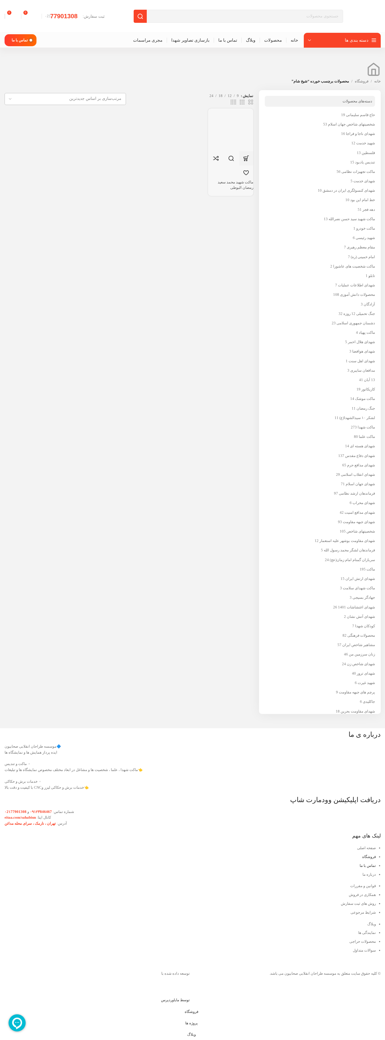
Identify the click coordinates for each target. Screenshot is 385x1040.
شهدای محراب (364, 503)
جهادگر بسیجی (364, 597)
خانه (377, 81)
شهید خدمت (365, 143)
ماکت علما (367, 436)
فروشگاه (361, 81)
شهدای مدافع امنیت (360, 512)
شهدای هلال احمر (361, 342)
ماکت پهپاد (367, 332)
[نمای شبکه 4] (233, 102)
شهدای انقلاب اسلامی (358, 474)
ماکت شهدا (366, 427)
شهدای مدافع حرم (361, 465)
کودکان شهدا (365, 626)
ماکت (370, 569)
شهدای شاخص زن (361, 664)
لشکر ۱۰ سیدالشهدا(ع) (357, 418)
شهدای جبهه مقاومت (359, 522)
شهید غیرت (366, 683)
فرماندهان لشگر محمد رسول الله (349, 550)
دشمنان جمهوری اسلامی (356, 323)
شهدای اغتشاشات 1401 (356, 607)
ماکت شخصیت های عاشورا (354, 266)
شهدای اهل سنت (362, 361)
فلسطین (368, 153)
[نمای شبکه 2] (250, 102)
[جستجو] (140, 16)
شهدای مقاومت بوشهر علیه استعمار (347, 541)
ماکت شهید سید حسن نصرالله (352, 219)
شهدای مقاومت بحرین (358, 711)
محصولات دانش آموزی (357, 294)
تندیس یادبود (365, 162)
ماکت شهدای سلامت (359, 588)
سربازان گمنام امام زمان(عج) (352, 560)
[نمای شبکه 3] (242, 102)
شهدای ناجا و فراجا (360, 133)
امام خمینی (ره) (363, 257)
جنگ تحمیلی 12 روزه (359, 313)
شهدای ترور (366, 673)
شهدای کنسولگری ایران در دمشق (349, 190)
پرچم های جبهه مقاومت (357, 692)
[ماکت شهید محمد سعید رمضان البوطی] (228, 129)
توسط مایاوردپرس (175, 1000)
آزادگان (369, 304)
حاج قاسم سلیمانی (360, 115)
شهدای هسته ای (362, 446)
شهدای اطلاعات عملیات (356, 285)
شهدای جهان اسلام (360, 484)
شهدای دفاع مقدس (360, 456)
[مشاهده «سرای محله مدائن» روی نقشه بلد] (97, 864)
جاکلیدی (369, 701)
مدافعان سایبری (362, 370)
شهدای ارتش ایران (360, 578)
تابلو (371, 276)
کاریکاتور (368, 389)
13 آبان (369, 380)
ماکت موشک (365, 398)
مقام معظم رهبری (361, 247)
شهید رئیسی (365, 238)
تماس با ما (20, 40)
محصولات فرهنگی (361, 635)
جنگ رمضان (366, 408)
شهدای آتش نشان (361, 616)
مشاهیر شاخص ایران (358, 645)
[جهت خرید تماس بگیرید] (246, 158)
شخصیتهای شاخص (361, 531)
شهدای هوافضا (363, 351)
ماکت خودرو (365, 228)
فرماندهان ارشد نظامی (357, 493)
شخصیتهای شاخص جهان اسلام (351, 124)
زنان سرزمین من (362, 654)
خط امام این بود (362, 200)
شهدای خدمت (364, 181)
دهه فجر (368, 209)
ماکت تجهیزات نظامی (358, 171)
